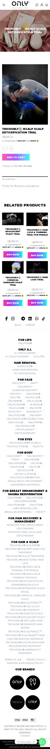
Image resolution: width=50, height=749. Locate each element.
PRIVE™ (41, 512)
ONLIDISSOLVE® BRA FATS (25, 477)
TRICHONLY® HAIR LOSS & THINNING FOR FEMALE (25, 569)
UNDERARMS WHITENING (25, 484)
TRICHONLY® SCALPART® (25, 545)
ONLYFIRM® (35, 422)
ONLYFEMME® (16, 505)
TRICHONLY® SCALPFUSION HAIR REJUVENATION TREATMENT (25, 644)
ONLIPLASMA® (16, 404)
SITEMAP (25, 736)
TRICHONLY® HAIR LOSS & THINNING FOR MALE (25, 576)
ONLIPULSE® (32, 397)
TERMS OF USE (13, 659)
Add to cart (16, 157)
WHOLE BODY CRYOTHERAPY (25, 481)
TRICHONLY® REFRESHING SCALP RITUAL (25, 590)
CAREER (30, 325)
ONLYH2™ (15, 394)
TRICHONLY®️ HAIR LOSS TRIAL (37, 278)
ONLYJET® (35, 408)
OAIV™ (34, 383)
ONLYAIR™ (36, 415)
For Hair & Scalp (23, 166)
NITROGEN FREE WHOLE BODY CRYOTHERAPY (25, 527)
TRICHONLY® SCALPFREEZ (25, 602)
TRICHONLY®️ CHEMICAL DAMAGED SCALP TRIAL (12, 281)
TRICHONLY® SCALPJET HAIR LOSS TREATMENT (25, 551)
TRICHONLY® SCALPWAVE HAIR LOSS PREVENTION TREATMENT (25, 636)
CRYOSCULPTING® (25, 474)
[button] (4, 4)
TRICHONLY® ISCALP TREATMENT (25, 556)
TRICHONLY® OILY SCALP (25, 606)
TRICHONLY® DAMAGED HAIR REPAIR (25, 626)
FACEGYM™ (15, 411)
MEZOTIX (38, 446)
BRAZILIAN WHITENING (18, 512)
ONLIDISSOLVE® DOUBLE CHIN (25, 419)
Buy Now (13, 254)
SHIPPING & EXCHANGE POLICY (25, 663)
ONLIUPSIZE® (34, 497)
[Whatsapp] (42, 742)
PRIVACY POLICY (36, 659)
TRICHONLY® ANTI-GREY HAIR (25, 620)
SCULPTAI (39, 356)
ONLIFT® (15, 397)
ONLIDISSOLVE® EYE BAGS (25, 443)
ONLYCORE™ (14, 456)
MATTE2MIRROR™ (25, 433)
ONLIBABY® (15, 401)
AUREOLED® (25, 366)
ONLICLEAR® (16, 408)
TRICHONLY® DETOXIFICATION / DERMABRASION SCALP (25, 583)
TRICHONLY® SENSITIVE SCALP (25, 613)
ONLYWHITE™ (35, 456)
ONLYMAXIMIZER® (25, 501)
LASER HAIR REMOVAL (25, 369)
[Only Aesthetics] (20, 5)
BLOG (18, 325)
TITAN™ (15, 459)
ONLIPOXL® (17, 467)
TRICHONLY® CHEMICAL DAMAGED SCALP (25, 597)
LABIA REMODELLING (25, 508)
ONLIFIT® (34, 467)
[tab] (25, 179)
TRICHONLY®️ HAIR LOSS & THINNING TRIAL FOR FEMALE (37, 232)
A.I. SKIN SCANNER (25, 353)
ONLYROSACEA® (25, 426)
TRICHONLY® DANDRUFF (25, 610)
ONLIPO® (36, 463)
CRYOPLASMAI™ (25, 429)
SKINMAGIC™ (34, 411)
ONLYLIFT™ (18, 383)
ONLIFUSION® (16, 415)
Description (8, 179)
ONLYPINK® (25, 343)
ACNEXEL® (36, 404)
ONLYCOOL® (15, 422)
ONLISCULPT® (25, 470)
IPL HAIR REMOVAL (25, 373)
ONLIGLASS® (34, 401)
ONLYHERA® (31, 459)
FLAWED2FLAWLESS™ (25, 390)
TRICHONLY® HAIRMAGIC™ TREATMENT (25, 651)
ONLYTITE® (35, 505)
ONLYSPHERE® (17, 463)
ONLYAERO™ (25, 386)
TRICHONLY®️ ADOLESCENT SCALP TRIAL (13, 231)
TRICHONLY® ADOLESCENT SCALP (25, 617)
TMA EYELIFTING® (17, 446)
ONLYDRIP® (33, 394)
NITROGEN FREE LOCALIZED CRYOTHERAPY (25, 534)
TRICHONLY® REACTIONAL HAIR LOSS (25, 561)
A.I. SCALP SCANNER (17, 356)
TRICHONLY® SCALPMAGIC (25, 631)
